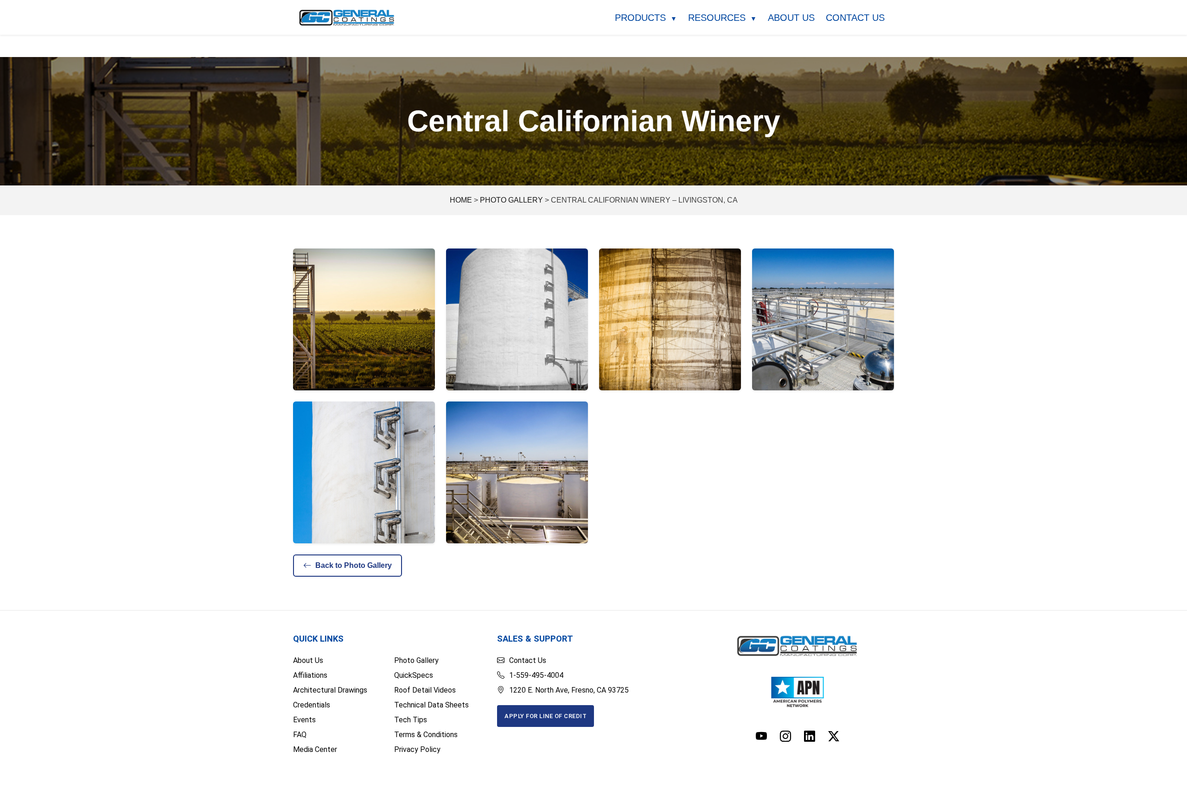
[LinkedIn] (809, 736)
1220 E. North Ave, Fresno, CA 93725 (569, 690)
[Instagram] (785, 736)
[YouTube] (761, 736)
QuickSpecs (413, 675)
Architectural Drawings (330, 690)
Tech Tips (410, 719)
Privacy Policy (417, 749)
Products (646, 18)
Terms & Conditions (426, 734)
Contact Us (855, 18)
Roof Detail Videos (425, 690)
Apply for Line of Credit (545, 716)
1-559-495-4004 (536, 675)
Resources (722, 18)
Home (461, 200)
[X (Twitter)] (833, 736)
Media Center (315, 749)
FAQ (299, 734)
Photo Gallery (511, 200)
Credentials (311, 704)
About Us (791, 18)
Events (304, 719)
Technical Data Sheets (431, 704)
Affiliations (310, 675)
